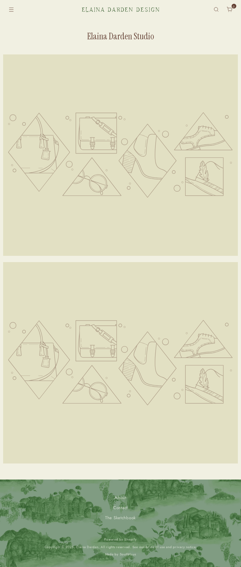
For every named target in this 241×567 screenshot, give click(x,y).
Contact (120, 508)
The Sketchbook (120, 518)
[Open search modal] (216, 9)
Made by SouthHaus (120, 554)
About (120, 498)
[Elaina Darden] (120, 10)
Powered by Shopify (120, 539)
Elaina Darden (87, 547)
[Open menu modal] (11, 9)
